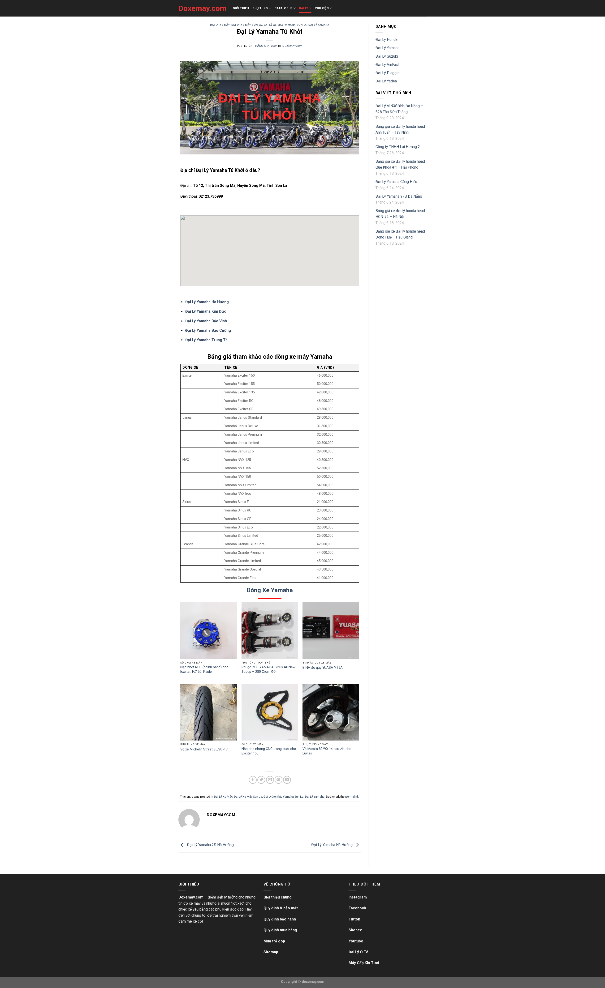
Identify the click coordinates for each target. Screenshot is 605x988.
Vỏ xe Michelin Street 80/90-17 (204, 749)
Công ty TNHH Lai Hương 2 (398, 147)
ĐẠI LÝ (303, 8)
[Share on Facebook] (253, 780)
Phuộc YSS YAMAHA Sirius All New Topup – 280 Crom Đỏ (268, 669)
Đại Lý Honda (387, 39)
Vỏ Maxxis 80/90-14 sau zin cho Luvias (326, 751)
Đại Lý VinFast (387, 64)
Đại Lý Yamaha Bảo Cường (208, 330)
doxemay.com (313, 982)
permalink (352, 796)
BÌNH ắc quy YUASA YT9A (322, 668)
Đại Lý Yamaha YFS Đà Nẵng (399, 196)
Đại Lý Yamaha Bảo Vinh (206, 321)
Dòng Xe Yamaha (269, 590)
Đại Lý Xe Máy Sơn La (246, 24)
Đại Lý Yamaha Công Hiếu (396, 181)
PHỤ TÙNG (260, 8)
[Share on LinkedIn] (287, 780)
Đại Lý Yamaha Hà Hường (207, 302)
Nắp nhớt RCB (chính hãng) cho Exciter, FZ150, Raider (204, 669)
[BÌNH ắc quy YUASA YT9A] (330, 630)
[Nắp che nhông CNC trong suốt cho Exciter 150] (270, 712)
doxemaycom (292, 45)
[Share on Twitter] (261, 780)
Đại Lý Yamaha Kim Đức (205, 311)
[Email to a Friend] (270, 780)
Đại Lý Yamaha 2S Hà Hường (210, 845)
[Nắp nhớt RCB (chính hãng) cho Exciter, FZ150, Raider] (208, 630)
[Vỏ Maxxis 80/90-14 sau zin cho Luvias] (330, 712)
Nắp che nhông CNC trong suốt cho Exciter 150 (269, 751)
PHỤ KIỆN (322, 8)
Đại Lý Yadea (386, 81)
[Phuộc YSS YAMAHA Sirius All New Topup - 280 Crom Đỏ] (270, 630)
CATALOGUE (283, 8)
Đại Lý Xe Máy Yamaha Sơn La (285, 24)
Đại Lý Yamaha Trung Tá (206, 340)
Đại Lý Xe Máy (219, 24)
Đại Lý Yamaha (318, 24)
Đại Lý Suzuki (387, 56)
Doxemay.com (202, 8)
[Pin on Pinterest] (278, 780)
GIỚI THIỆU (241, 8)
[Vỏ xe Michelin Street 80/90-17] (208, 712)
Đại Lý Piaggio (388, 73)
